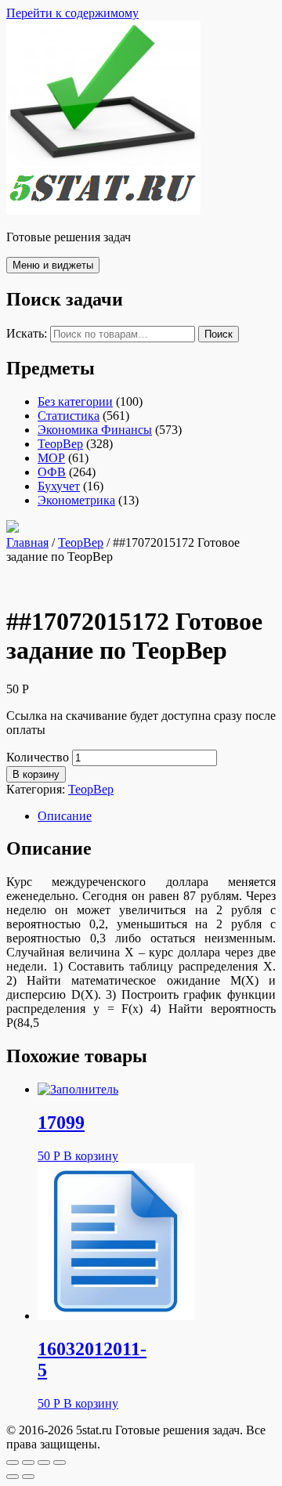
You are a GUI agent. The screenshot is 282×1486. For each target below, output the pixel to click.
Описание (65, 816)
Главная (27, 542)
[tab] (157, 816)
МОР (51, 458)
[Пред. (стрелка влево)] (12, 1476)
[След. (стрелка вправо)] (28, 1476)
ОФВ (52, 472)
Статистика (68, 415)
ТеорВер (60, 443)
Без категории (75, 401)
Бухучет (59, 486)
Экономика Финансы (95, 429)
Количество (37, 757)
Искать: (26, 333)
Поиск (218, 334)
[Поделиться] (28, 1462)
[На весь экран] (44, 1462)
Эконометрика (76, 500)
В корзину (36, 774)
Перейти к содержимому (72, 13)
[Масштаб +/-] (59, 1462)
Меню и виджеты (53, 265)
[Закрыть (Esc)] (12, 1462)
